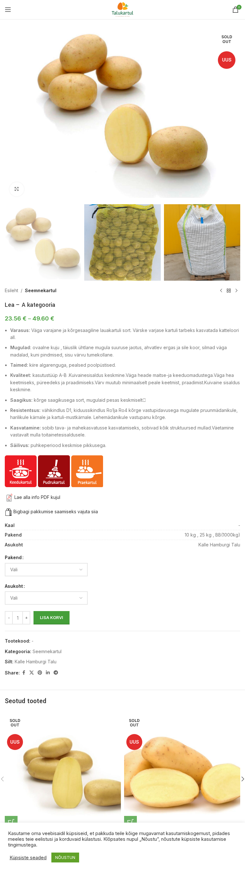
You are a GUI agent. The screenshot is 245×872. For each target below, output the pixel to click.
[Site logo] (122, 9)
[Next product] (236, 291)
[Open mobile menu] (8, 9)
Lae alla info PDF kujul (37, 497)
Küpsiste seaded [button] (28, 858)
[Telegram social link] (56, 672)
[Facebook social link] (23, 672)
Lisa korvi (51, 617)
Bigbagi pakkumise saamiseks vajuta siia (55, 511)
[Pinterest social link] (40, 672)
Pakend (13, 557)
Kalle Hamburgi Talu (35, 661)
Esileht (11, 290)
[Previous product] (221, 291)
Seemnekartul (40, 290)
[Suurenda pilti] (17, 189)
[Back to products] (229, 291)
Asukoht (14, 586)
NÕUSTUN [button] (65, 857)
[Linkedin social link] (48, 672)
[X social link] (31, 672)
